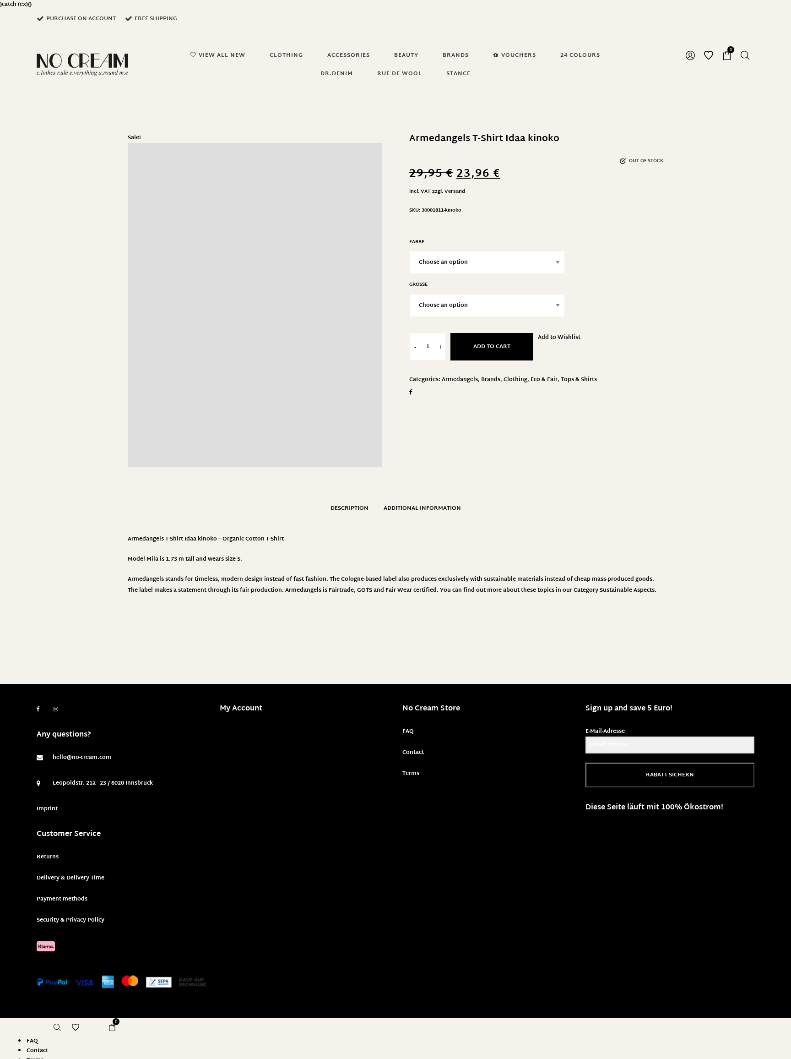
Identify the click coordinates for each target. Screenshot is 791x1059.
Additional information (422, 508)
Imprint (47, 809)
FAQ (408, 731)
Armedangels (460, 380)
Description (349, 508)
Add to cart (491, 347)
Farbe (416, 242)
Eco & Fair (544, 380)
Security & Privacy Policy (70, 920)
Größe (418, 284)
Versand (454, 191)
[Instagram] (56, 709)
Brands (490, 380)
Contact (413, 753)
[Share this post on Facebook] (410, 392)
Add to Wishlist (559, 338)
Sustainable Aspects (627, 590)
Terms (410, 774)
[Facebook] (38, 709)
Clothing (515, 380)
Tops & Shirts (579, 380)
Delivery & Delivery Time (70, 878)
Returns (48, 857)
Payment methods (62, 899)
